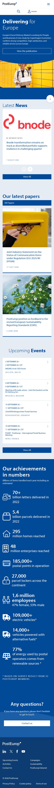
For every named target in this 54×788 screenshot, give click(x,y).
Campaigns (35, 760)
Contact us (27, 723)
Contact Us (7, 768)
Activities (7, 764)
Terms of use (41, 783)
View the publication (27, 50)
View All (27, 176)
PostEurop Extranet (38, 768)
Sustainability (36, 764)
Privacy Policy (9, 783)
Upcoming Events (10, 760)
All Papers (9, 202)
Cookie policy (25, 783)
